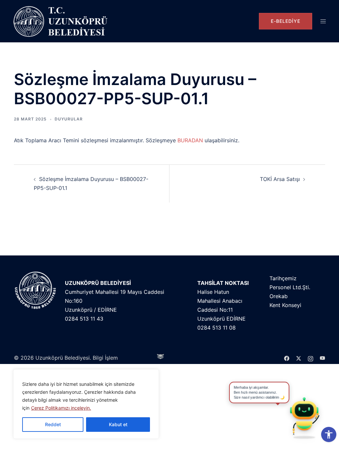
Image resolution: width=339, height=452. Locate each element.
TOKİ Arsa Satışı (280, 179)
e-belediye (285, 21)
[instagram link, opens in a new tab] (310, 357)
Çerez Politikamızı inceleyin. (61, 408)
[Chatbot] (304, 417)
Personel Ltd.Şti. (289, 287)
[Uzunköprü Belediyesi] (62, 21)
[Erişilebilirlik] (328, 434)
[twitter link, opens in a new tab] (298, 357)
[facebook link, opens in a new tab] (286, 357)
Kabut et (118, 424)
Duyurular (69, 118)
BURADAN (190, 140)
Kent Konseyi (285, 305)
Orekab (278, 296)
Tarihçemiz (283, 278)
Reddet (53, 424)
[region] (86, 404)
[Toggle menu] (323, 21)
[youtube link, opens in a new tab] (322, 357)
